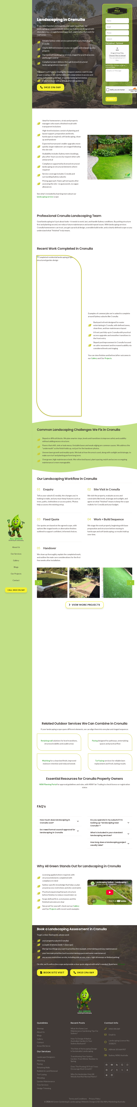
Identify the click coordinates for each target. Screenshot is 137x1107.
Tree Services (42, 1085)
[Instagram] (127, 1065)
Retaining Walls (43, 1067)
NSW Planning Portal (48, 784)
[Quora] (106, 1075)
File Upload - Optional (114, 43)
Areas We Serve (43, 1046)
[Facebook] (106, 1065)
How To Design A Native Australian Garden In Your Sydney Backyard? (81, 1041)
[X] (122, 1070)
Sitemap (40, 1028)
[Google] (122, 1065)
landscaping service (45, 197)
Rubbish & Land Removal (47, 1071)
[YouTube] (111, 1065)
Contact (121, 964)
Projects (108, 358)
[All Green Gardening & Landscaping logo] (16, 527)
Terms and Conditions (78, 1098)
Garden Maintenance (46, 1081)
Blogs (39, 1035)
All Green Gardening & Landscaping (65, 1101)
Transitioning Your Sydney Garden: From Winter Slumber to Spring (84, 1058)
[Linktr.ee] (127, 1070)
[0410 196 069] (106, 1029)
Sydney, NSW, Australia (118, 1055)
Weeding (41, 1078)
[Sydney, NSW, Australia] (106, 1055)
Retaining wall (47, 740)
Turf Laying (42, 1074)
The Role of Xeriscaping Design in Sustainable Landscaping (84, 1049)
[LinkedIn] (111, 1075)
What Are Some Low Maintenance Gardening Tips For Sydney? (84, 1030)
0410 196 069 (114, 1029)
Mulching (46, 760)
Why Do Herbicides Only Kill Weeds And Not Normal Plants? (84, 1075)
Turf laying (99, 760)
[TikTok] (111, 1070)
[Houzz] (117, 1065)
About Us (41, 1032)
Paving (95, 740)
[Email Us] (106, 1035)
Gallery (94, 358)
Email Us (112, 1034)
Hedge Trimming (44, 1088)
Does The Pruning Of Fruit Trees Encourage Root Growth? (84, 1067)
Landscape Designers (46, 1057)
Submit (111, 99)
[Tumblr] (117, 1070)
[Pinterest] (106, 1070)
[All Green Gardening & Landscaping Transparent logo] (84, 1001)
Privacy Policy (94, 1098)
